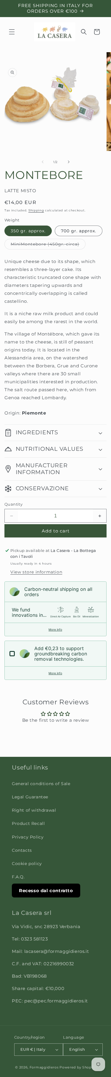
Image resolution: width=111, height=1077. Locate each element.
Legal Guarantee (30, 797)
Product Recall (28, 823)
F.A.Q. (18, 876)
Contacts (22, 850)
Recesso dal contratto (46, 890)
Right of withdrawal (34, 810)
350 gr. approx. (28, 231)
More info (55, 629)
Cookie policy (27, 863)
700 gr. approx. (78, 231)
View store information (36, 572)
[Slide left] (42, 161)
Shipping (36, 210)
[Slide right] (68, 161)
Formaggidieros (44, 1067)
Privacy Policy (28, 837)
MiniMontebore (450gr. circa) (48, 245)
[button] (11, 31)
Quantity (13, 504)
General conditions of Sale (41, 783)
